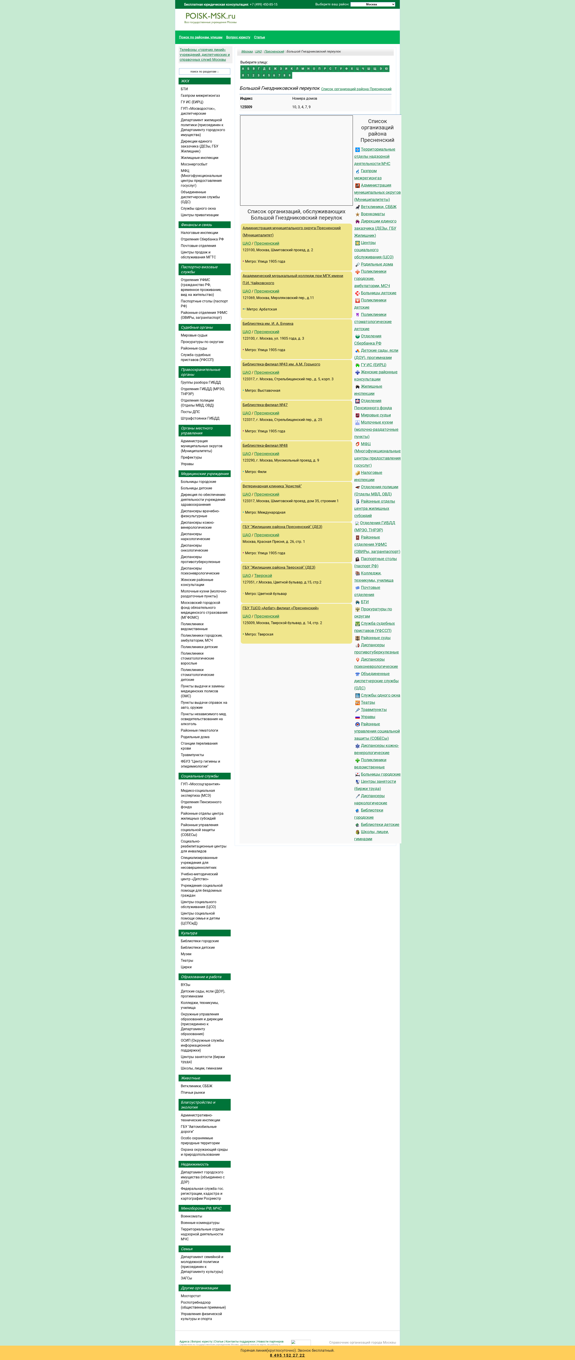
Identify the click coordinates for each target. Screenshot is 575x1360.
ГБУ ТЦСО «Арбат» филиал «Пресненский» (281, 608)
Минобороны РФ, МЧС (201, 1208)
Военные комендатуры (200, 1223)
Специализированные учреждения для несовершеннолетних (199, 863)
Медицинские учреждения (204, 473)
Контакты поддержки (240, 1341)
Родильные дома (377, 264)
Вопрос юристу (238, 37)
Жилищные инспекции (199, 158)
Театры (368, 702)
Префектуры (191, 457)
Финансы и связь (196, 224)
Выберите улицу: (254, 62)
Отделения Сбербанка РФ (202, 239)
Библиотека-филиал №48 (265, 445)
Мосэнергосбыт (194, 164)
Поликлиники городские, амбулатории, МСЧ (372, 278)
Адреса (184, 1341)
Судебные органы (197, 327)
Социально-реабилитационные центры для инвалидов (203, 846)
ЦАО (258, 51)
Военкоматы (373, 214)
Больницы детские (378, 293)
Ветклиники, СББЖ (378, 207)
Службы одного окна (380, 695)
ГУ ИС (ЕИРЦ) (373, 365)
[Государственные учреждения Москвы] (210, 25)
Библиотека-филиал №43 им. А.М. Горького (281, 364)
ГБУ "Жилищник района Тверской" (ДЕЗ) (279, 567)
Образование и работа (201, 977)
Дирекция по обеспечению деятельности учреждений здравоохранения (203, 500)
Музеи (186, 954)
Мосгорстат (191, 1296)
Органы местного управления (196, 430)
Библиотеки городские (200, 941)
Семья (186, 1249)
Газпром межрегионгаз (200, 95)
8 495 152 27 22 (287, 1355)
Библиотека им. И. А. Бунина (268, 323)
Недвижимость (194, 1164)
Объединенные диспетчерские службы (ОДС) (376, 680)
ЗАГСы (186, 1278)
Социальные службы (199, 776)
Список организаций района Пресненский (356, 89)
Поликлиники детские (199, 647)
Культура (189, 933)
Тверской (263, 575)
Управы (368, 717)
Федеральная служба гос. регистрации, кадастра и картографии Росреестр (202, 1193)
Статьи (259, 37)
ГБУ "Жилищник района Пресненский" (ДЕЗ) (282, 527)
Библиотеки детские (380, 824)
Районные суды (376, 638)
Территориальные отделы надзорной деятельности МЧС (374, 156)
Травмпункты (374, 709)
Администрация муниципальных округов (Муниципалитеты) (377, 192)
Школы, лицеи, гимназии (201, 1068)
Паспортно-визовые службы (199, 269)
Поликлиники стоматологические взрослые (197, 658)
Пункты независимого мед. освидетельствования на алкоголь (204, 719)
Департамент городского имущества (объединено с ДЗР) (203, 1177)
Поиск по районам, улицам (200, 37)
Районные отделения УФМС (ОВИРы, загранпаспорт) (377, 544)
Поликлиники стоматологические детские (373, 321)
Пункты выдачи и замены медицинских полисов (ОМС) (202, 691)
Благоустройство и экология (198, 1104)
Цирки (186, 967)
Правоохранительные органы (200, 372)
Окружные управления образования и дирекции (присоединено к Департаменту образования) (202, 1024)
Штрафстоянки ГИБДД (200, 418)
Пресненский (274, 51)
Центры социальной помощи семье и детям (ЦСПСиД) (200, 918)
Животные (190, 1078)
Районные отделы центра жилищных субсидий (374, 508)
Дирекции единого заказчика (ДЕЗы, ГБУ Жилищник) (375, 228)
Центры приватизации (200, 215)
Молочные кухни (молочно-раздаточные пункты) (376, 429)
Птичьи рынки (193, 1092)
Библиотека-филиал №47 (265, 405)
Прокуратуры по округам (202, 342)
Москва (247, 51)
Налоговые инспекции (199, 233)
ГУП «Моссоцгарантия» (200, 784)
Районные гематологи (199, 730)
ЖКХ (185, 81)
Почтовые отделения (198, 246)
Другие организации (199, 1288)
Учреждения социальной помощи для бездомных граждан (202, 890)
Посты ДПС (190, 412)
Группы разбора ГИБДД (201, 382)
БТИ (365, 602)
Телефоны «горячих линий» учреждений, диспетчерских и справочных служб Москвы (205, 55)
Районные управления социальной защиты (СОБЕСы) (377, 731)
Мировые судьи (376, 415)
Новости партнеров (270, 1341)
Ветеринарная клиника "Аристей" (272, 486)
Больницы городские (381, 774)
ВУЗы (185, 985)
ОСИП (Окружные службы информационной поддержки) (202, 1045)
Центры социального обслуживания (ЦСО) (374, 249)
